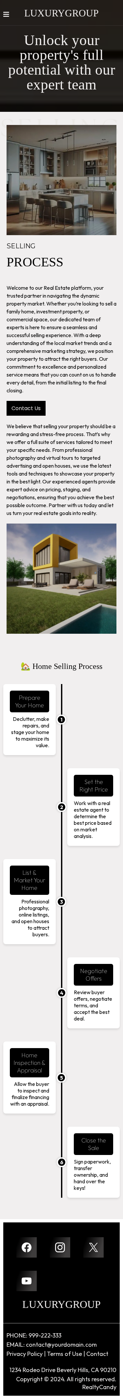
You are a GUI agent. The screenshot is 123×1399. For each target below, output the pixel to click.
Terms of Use (64, 1354)
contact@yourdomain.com (61, 1344)
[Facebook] (26, 1247)
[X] (93, 1247)
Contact (97, 1354)
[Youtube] (26, 1281)
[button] (6, 15)
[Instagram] (60, 1247)
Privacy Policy (25, 1354)
